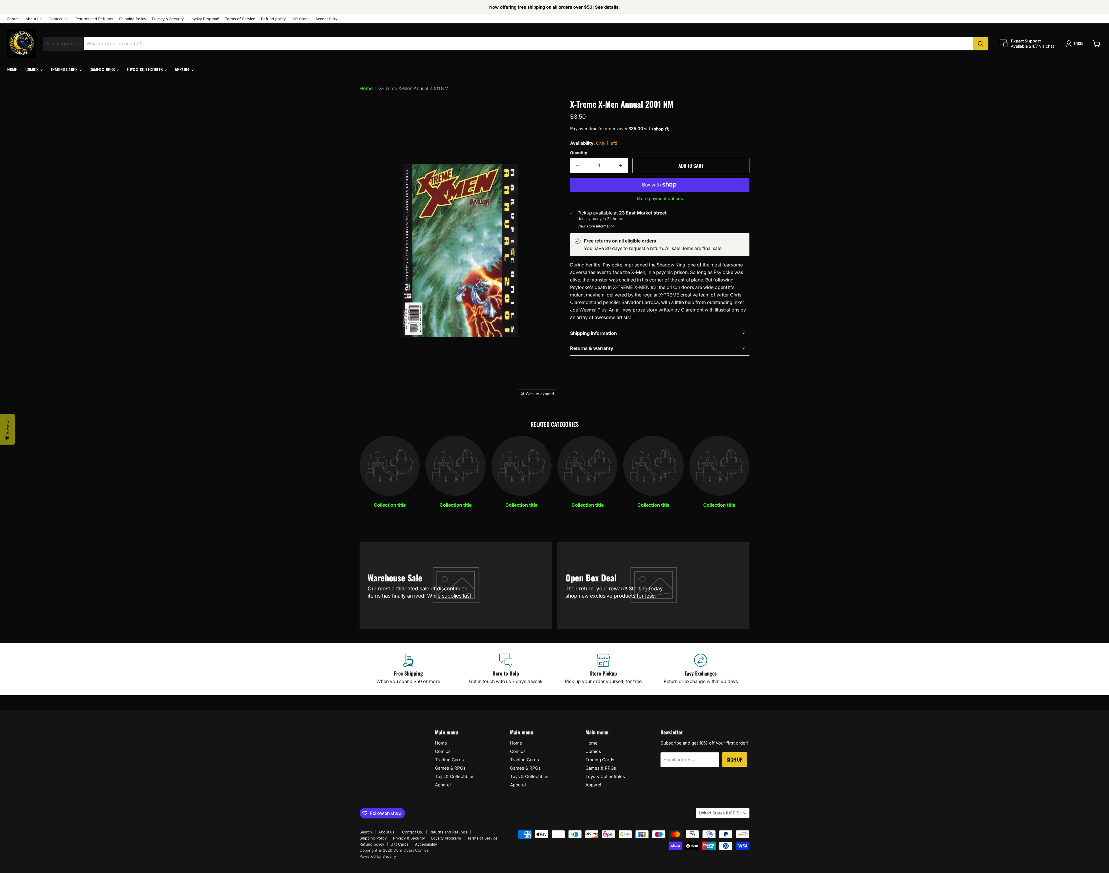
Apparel (183, 69)
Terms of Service (240, 19)
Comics (32, 69)
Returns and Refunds (94, 19)
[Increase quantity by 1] (620, 166)
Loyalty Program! (204, 19)
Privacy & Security (168, 19)
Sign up (735, 759)
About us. (34, 19)
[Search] (980, 43)
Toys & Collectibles (145, 69)
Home (12, 69)
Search (13, 19)
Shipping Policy (132, 19)
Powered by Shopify (378, 856)
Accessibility (326, 19)
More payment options (660, 198)
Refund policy (273, 19)
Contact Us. (59, 19)
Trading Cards (65, 69)
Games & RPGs (103, 69)
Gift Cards (300, 19)
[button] (1076, 43)
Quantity (578, 152)
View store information (596, 226)
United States (720, 812)
